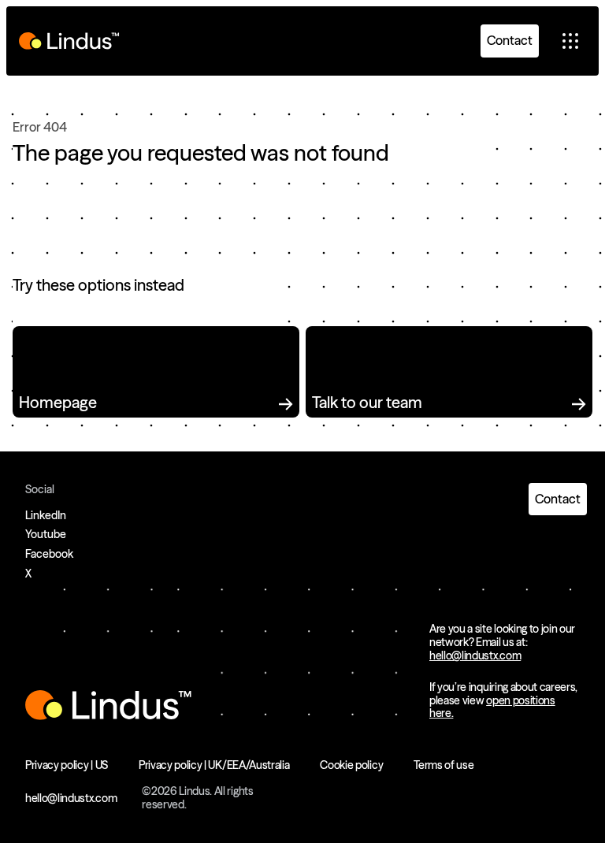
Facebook (49, 554)
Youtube (45, 534)
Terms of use (443, 765)
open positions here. (492, 707)
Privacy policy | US (66, 765)
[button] (570, 41)
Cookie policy (351, 765)
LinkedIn (45, 515)
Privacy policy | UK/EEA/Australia (214, 765)
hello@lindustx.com (475, 655)
